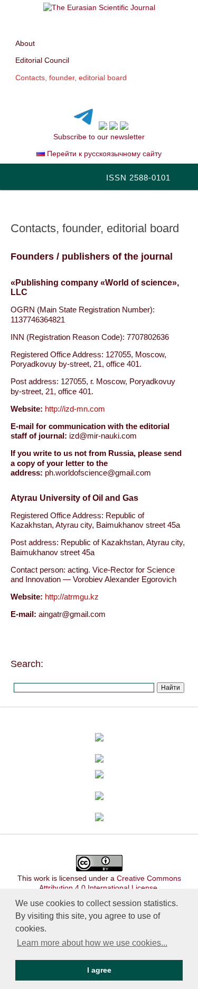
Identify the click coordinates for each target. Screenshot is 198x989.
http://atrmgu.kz (72, 596)
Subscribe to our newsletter (99, 136)
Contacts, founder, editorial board (71, 77)
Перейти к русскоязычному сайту (103, 153)
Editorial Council (42, 60)
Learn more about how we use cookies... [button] (92, 942)
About (25, 43)
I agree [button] (99, 970)
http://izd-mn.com (75, 408)
